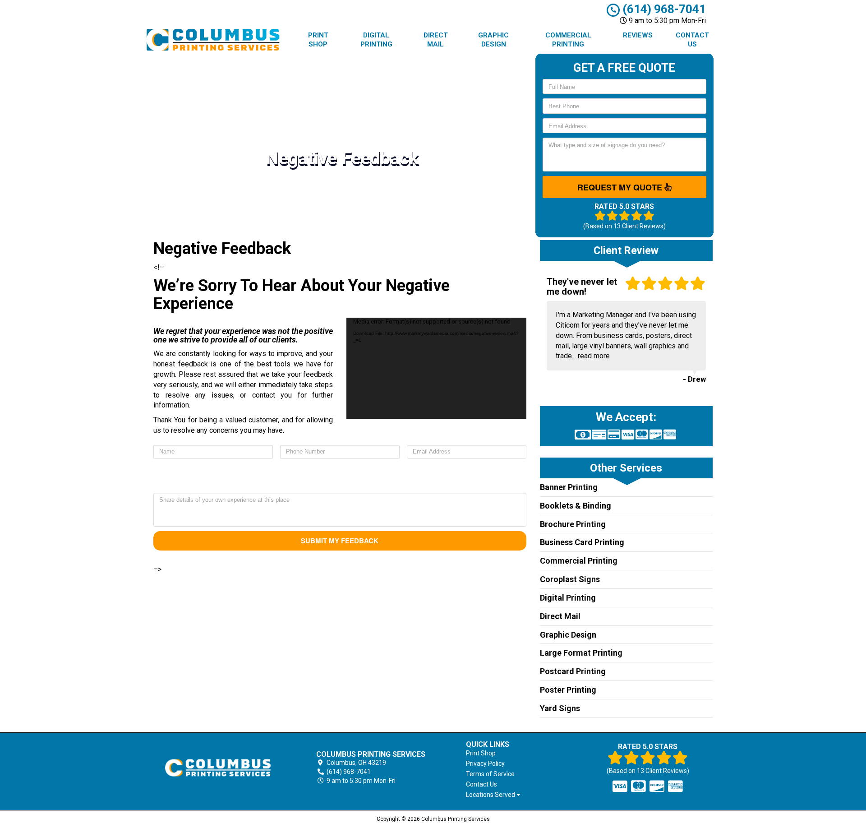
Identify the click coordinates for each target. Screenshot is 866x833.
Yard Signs (560, 708)
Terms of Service (490, 773)
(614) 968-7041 (663, 9)
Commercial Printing (568, 39)
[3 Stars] (339, 477)
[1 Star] (403, 477)
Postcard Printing (573, 671)
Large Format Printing (581, 652)
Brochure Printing (573, 524)
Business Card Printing (582, 542)
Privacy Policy (485, 763)
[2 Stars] (371, 477)
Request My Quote (620, 187)
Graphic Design (493, 39)
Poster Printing (568, 689)
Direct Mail (436, 39)
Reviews (638, 35)
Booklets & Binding (575, 505)
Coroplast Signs (570, 579)
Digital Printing (376, 39)
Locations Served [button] (491, 794)
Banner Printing (569, 487)
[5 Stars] (276, 477)
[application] (436, 368)
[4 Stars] (308, 477)
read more (594, 356)
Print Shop (318, 39)
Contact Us (692, 39)
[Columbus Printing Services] (218, 768)
